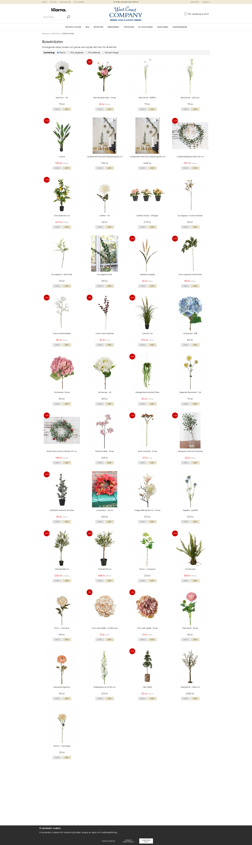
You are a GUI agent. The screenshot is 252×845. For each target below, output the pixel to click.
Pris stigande (77, 52)
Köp (67, 109)
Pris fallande (94, 52)
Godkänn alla (146, 841)
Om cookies (79, 2)
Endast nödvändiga (128, 841)
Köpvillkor (195, 2)
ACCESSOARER (145, 27)
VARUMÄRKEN (180, 27)
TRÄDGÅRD (162, 27)
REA (87, 27)
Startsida (45, 34)
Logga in (206, 2)
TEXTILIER (129, 27)
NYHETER (98, 27)
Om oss (53, 2)
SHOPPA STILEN (73, 27)
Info (57, 109)
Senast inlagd (112, 52)
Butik (44, 2)
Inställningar (108, 841)
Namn (62, 52)
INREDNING (113, 27)
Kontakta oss (65, 2)
